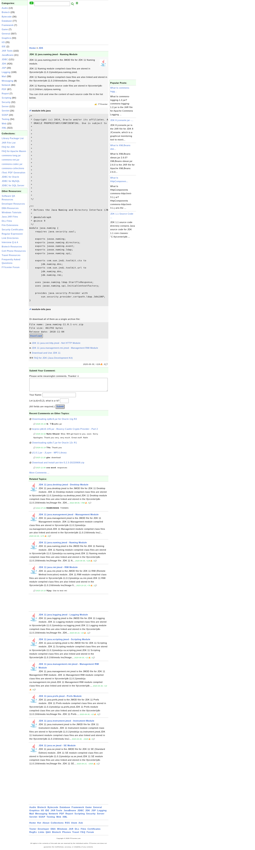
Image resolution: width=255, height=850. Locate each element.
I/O (3, 42)
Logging (6, 72)
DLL (77, 829)
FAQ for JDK (8, 147)
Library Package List (13, 138)
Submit (60, 406)
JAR (71, 829)
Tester (32, 829)
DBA (53, 829)
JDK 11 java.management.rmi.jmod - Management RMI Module (65, 348)
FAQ (82, 832)
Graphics (6, 38)
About (45, 823)
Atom (74, 823)
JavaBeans (8, 55)
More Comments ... (39, 473)
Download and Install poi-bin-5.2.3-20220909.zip (58, 462)
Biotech (6, 12)
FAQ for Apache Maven (14, 151)
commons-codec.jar (12, 164)
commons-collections (13, 168)
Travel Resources (11, 255)
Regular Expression (12, 234)
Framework (8, 25)
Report (5, 93)
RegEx (33, 832)
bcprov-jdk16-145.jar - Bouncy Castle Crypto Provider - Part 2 (65, 429)
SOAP (5, 115)
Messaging (7, 81)
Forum (90, 832)
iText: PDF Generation (13, 172)
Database (7, 21)
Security (6, 102)
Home (32, 48)
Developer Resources (13, 204)
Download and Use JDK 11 (46, 353)
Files (83, 829)
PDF (4, 89)
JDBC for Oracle (10, 177)
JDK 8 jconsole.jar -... (121, 120)
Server (5, 106)
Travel (75, 832)
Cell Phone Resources (14, 251)
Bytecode (7, 17)
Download (36, 336)
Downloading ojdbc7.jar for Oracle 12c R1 (54, 443)
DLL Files (7, 221)
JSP (4, 68)
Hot (39, 823)
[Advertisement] (14, 310)
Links (41, 832)
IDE (4, 46)
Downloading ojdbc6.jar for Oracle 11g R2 (54, 419)
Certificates (94, 829)
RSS (67, 823)
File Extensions (10, 225)
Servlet (5, 111)
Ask (80, 823)
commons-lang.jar (11, 155)
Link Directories (10, 238)
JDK (4, 64)
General (6, 34)
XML (4, 128)
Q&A (48, 832)
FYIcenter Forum (11, 267)
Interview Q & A (10, 242)
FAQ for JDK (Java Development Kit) (53, 358)
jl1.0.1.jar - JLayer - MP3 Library (49, 453)
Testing (5, 119)
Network (6, 85)
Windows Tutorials (11, 212)
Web (4, 123)
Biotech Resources (12, 246)
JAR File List (9, 143)
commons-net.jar (10, 160)
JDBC (5, 59)
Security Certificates (12, 229)
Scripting (6, 98)
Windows (62, 829)
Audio (5, 8)
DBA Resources (10, 208)
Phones (66, 832)
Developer (43, 829)
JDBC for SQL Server (13, 185)
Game (5, 29)
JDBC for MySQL (11, 181)
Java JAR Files (10, 217)
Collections (57, 823)
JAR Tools (7, 51)
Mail (4, 76)
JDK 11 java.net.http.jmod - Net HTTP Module (56, 343)
